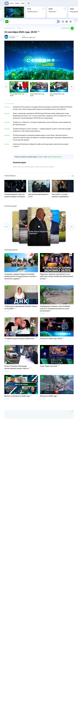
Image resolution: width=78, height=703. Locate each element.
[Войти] (67, 22)
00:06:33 (7, 122)
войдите (41, 157)
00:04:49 (7, 113)
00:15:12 (6, 144)
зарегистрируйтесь (54, 157)
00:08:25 (7, 135)
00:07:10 (7, 129)
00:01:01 (6, 107)
